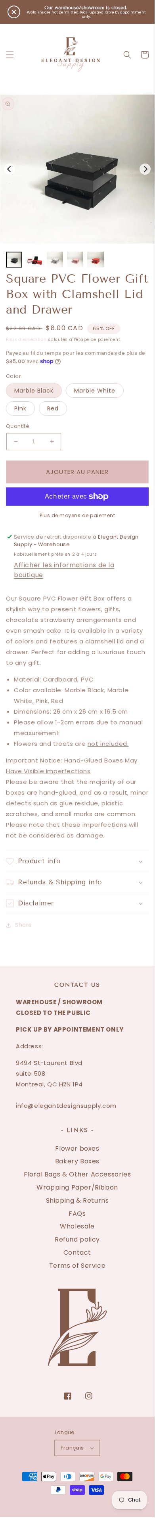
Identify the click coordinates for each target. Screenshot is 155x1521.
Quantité (17, 426)
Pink (20, 408)
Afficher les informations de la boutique (64, 570)
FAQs (77, 1213)
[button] (10, 55)
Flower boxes (77, 1148)
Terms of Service (77, 1265)
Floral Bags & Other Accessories (77, 1174)
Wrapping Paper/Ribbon (77, 1187)
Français (72, 1448)
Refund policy (77, 1239)
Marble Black (34, 391)
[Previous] (9, 169)
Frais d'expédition (26, 340)
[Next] (145, 169)
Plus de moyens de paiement (77, 515)
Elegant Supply (67, 1499)
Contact (77, 1252)
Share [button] (23, 925)
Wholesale (77, 1226)
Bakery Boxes (77, 1161)
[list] (77, 169)
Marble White (94, 391)
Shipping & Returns (77, 1200)
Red (53, 408)
